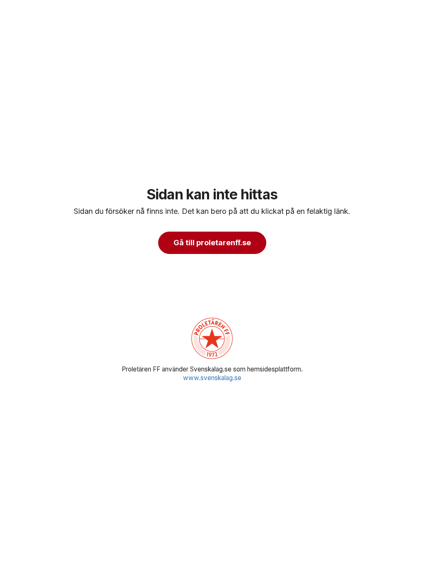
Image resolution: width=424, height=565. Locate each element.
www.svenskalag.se (212, 378)
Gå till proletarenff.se (212, 242)
